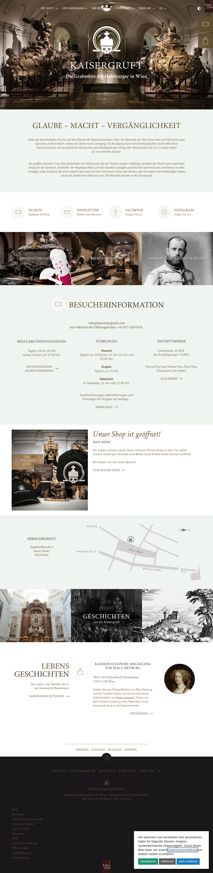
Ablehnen (167, 861)
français (115, 750)
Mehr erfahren (188, 861)
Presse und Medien (23, 824)
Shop (15, 809)
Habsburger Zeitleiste (46, 696)
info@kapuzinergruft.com (107, 323)
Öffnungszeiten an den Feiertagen (39, 369)
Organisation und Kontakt (27, 819)
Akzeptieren (148, 861)
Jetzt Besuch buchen (106, 88)
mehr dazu (104, 407)
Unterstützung (20, 858)
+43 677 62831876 (129, 327)
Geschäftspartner (22, 853)
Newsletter (18, 814)
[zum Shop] (205, 40)
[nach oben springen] (106, 758)
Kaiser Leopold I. (125, 697)
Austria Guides (20, 829)
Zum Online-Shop (106, 470)
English (82, 750)
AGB (14, 838)
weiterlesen (139, 713)
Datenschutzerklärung (182, 850)
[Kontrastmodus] (199, 8)
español (131, 750)
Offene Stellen (20, 848)
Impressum (18, 833)
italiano (98, 750)
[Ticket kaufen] (205, 24)
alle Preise (168, 379)
